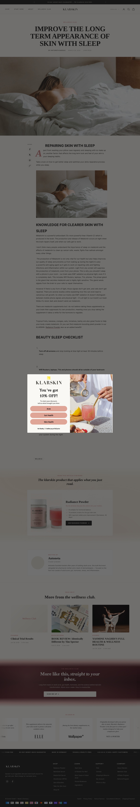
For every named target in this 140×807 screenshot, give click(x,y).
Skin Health (48, 422)
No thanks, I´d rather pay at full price (49, 428)
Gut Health (48, 415)
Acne (49, 408)
